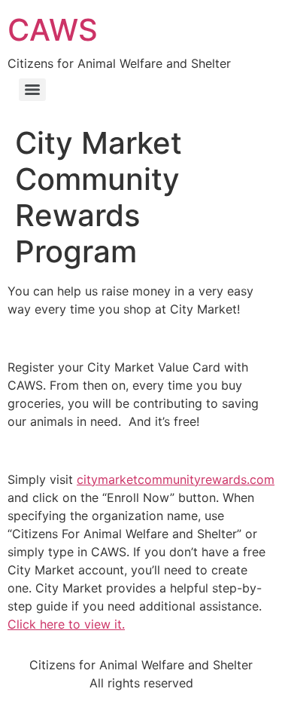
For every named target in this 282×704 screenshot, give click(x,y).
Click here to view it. (66, 624)
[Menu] (32, 89)
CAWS (53, 29)
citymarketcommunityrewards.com (175, 479)
